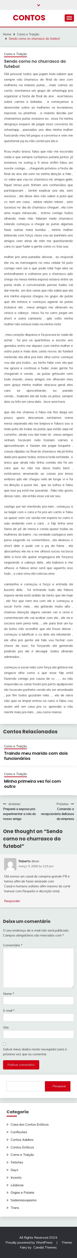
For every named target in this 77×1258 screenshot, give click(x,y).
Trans (15, 1208)
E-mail (9, 1010)
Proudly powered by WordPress (29, 1242)
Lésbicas (17, 1185)
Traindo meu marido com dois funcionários (36, 755)
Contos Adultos (22, 1140)
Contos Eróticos (22, 1147)
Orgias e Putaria (22, 1192)
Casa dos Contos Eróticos (30, 1124)
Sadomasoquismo (24, 1200)
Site (6, 1027)
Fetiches (17, 1162)
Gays (14, 1170)
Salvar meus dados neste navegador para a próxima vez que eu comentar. (35, 1051)
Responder (12, 901)
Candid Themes (45, 1247)
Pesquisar (59, 1086)
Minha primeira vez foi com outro (32, 783)
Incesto (16, 1177)
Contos (29, 17)
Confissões (19, 1132)
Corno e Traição (15, 54)
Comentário (12, 945)
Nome (8, 994)
